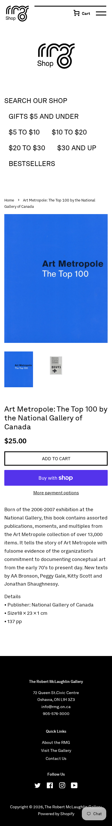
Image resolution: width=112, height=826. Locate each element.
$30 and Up (76, 148)
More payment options (56, 492)
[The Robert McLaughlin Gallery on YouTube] (74, 786)
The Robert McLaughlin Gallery (73, 806)
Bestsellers (32, 163)
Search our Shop (35, 100)
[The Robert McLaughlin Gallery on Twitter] (37, 786)
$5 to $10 (24, 132)
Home (9, 200)
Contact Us (56, 758)
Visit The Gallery (56, 750)
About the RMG (56, 742)
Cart (86, 13)
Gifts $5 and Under (44, 116)
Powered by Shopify (56, 813)
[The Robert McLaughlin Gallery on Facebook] (50, 786)
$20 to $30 (27, 148)
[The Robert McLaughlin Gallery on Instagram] (62, 786)
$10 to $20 (69, 132)
